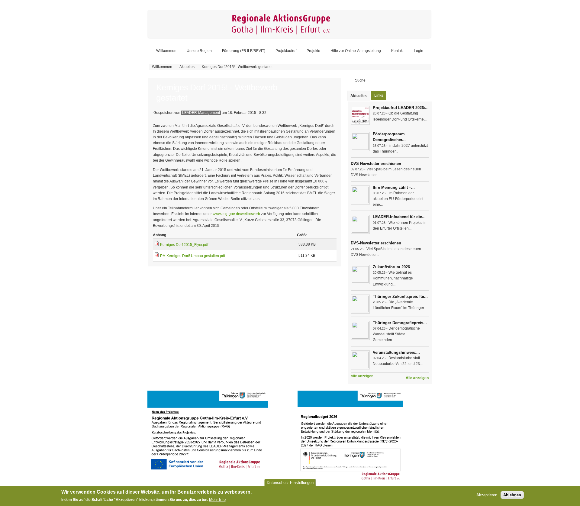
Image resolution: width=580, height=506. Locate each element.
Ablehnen (512, 495)
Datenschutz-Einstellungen (290, 482)
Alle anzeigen (417, 378)
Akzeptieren (486, 495)
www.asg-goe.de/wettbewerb (236, 214)
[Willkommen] (289, 36)
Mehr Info (217, 500)
